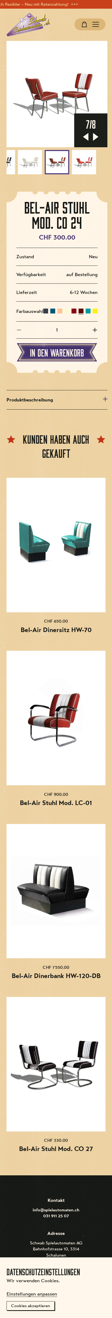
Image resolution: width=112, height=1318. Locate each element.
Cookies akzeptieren (30, 1306)
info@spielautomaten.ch (56, 1210)
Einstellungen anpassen (32, 1294)
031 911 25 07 (56, 1216)
